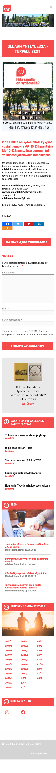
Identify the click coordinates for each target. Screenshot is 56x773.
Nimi (5, 308)
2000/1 (24, 673)
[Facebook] (7, 224)
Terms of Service (38, 334)
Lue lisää (9, 438)
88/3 (39, 641)
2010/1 (8, 673)
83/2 (39, 655)
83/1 (39, 659)
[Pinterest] (29, 224)
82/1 (39, 669)
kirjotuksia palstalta (34, 205)
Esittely (28, 403)
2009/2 (8, 682)
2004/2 (24, 655)
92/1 (23, 682)
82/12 (40, 664)
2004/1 (24, 659)
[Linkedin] (39, 224)
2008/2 (24, 646)
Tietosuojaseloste (38, 753)
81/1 (39, 673)
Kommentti (8, 272)
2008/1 (24, 650)
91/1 (23, 687)
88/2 (39, 646)
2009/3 (8, 678)
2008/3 (24, 641)
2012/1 (8, 659)
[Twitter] (18, 224)
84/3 (39, 650)
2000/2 (24, 669)
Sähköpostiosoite (12, 319)
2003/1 (24, 664)
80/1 (39, 678)
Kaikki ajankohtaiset (26, 241)
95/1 (23, 678)
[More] (7, 228)
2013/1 (8, 646)
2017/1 (8, 641)
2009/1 (8, 687)
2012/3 (8, 650)
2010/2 (8, 669)
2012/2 (8, 655)
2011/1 (8, 664)
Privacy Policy (17, 334)
